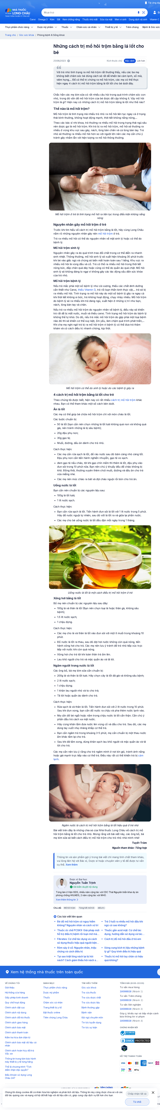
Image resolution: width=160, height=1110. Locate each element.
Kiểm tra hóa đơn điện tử (17, 1037)
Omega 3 (43, 19)
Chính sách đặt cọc (15, 1007)
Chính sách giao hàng (16, 1022)
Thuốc (46, 997)
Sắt (58, 19)
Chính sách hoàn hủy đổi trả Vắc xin (19, 1052)
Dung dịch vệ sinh (138, 19)
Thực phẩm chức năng (55, 987)
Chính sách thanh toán (16, 1032)
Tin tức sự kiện (89, 1027)
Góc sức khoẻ (89, 987)
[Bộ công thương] (127, 1033)
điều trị (101, 908)
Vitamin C (154, 19)
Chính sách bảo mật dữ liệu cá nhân (20, 1044)
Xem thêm (72, 864)
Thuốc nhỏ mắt (90, 19)
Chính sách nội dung (15, 1012)
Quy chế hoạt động (15, 1002)
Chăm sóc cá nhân (52, 1002)
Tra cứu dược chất (91, 997)
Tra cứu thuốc (89, 992)
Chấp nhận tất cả (137, 1093)
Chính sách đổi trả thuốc (17, 1017)
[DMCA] (135, 1040)
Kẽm (52, 19)
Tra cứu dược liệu (91, 1002)
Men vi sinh (120, 19)
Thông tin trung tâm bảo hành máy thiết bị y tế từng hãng (20, 1060)
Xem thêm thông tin (66, 899)
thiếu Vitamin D (87, 289)
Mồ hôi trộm (69, 908)
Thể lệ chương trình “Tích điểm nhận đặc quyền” (18, 1068)
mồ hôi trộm (105, 233)
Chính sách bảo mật (15, 1027)
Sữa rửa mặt (106, 19)
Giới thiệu (9, 987)
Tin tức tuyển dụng (91, 1022)
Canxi (33, 19)
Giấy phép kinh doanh (16, 997)
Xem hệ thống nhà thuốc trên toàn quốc (47, 972)
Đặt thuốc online (51, 1012)
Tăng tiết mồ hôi (86, 908)
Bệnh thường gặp (91, 1007)
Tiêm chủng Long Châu (55, 1017)
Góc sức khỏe (26, 35)
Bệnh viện (87, 1012)
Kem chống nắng (71, 19)
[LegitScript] (135, 1048)
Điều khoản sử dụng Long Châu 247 (18, 1076)
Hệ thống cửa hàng (15, 992)
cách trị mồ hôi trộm (123, 399)
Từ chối (137, 1101)
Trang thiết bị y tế (52, 1007)
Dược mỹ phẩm (51, 992)
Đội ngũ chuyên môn (92, 1017)
